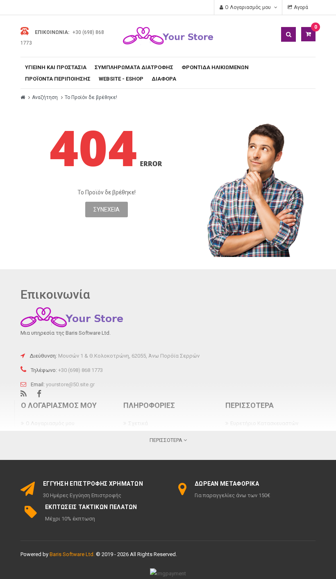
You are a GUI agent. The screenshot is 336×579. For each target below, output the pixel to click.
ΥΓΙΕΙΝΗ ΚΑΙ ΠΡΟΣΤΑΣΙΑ (55, 67)
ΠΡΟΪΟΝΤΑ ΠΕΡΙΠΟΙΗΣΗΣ (58, 79)
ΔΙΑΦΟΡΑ (164, 79)
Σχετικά (138, 423)
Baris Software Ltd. (72, 554)
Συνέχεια (106, 209)
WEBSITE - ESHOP (121, 79)
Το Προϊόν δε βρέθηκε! (91, 97)
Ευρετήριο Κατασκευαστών (264, 423)
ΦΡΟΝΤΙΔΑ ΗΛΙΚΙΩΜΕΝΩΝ (215, 67)
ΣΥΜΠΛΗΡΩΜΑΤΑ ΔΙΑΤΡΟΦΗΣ (134, 67)
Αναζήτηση (45, 97)
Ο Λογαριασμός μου (50, 423)
